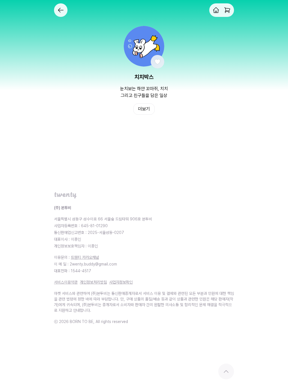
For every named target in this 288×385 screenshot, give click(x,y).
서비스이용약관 (66, 282)
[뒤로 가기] (61, 10)
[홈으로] (216, 10)
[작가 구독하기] (157, 61)
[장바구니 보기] (227, 10)
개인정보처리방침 (93, 282)
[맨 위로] (226, 371)
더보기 (144, 109)
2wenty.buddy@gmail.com (93, 264)
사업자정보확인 (121, 282)
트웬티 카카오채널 (85, 257)
